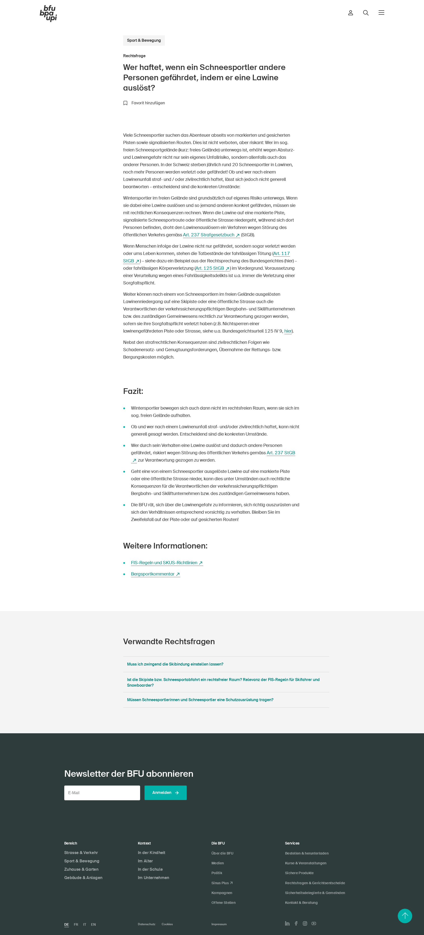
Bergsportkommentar (152, 574)
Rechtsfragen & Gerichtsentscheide (315, 883)
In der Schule (150, 869)
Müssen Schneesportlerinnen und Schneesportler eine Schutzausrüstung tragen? (200, 699)
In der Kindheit (151, 852)
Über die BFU (222, 853)
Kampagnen (222, 893)
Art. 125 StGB (210, 268)
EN (93, 924)
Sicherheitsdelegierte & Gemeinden (315, 893)
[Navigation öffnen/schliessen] (381, 12)
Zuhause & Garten (81, 869)
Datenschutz (146, 924)
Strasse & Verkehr (81, 852)
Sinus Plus (220, 883)
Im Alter (145, 861)
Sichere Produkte (299, 873)
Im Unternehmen (153, 877)
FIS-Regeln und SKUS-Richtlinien (164, 563)
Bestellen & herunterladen (307, 853)
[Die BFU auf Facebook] (296, 923)
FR (76, 924)
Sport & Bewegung (144, 40)
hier (288, 331)
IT (84, 924)
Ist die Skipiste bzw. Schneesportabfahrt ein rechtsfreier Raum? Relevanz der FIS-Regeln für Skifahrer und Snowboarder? (223, 682)
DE (66, 924)
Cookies (167, 924)
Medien (218, 863)
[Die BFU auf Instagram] (305, 923)
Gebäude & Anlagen (83, 877)
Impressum (219, 924)
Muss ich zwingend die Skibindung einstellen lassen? (175, 664)
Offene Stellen (224, 902)
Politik (217, 873)
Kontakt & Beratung (301, 902)
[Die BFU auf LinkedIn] (287, 923)
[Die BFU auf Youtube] (314, 923)
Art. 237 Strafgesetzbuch (208, 235)
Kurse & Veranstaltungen (305, 863)
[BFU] (48, 13)
